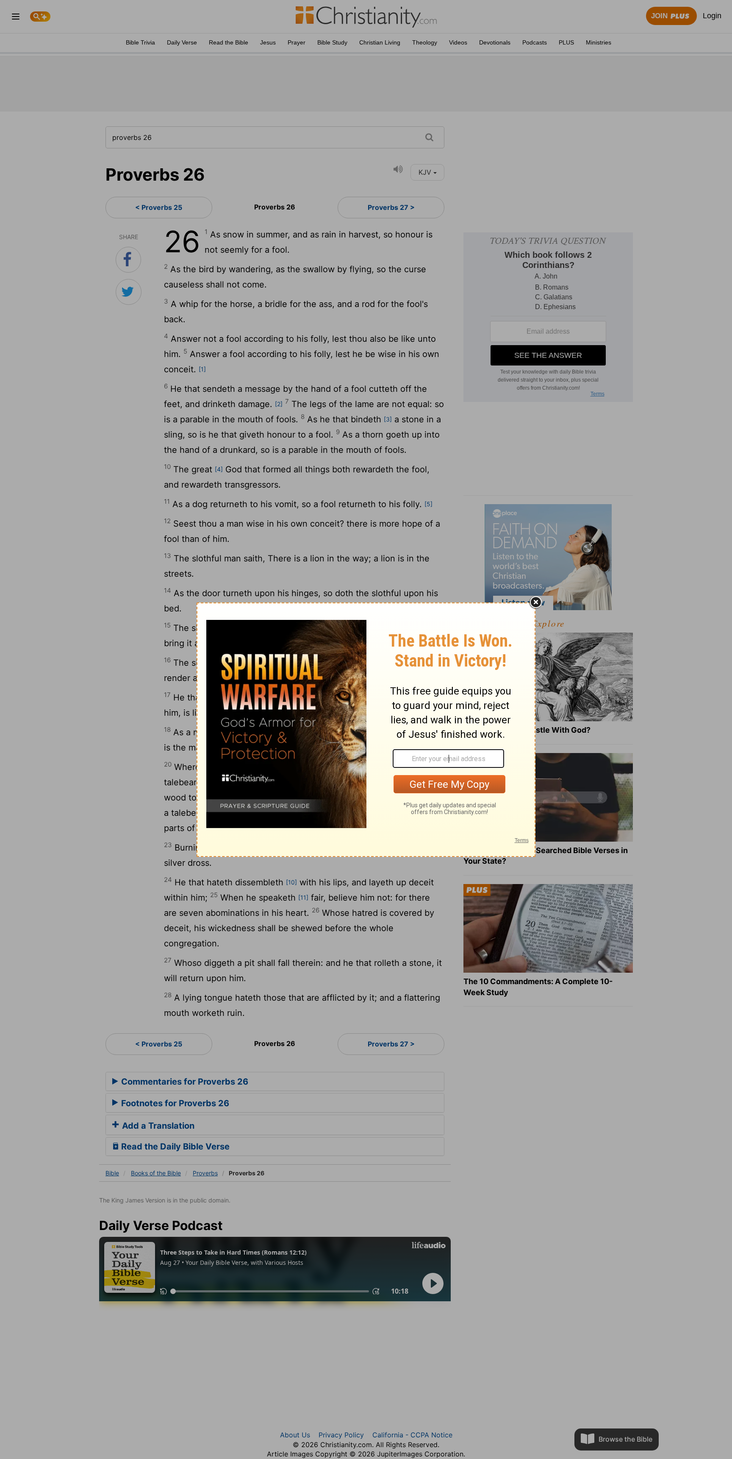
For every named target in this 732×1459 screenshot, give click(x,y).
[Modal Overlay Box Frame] (366, 730)
